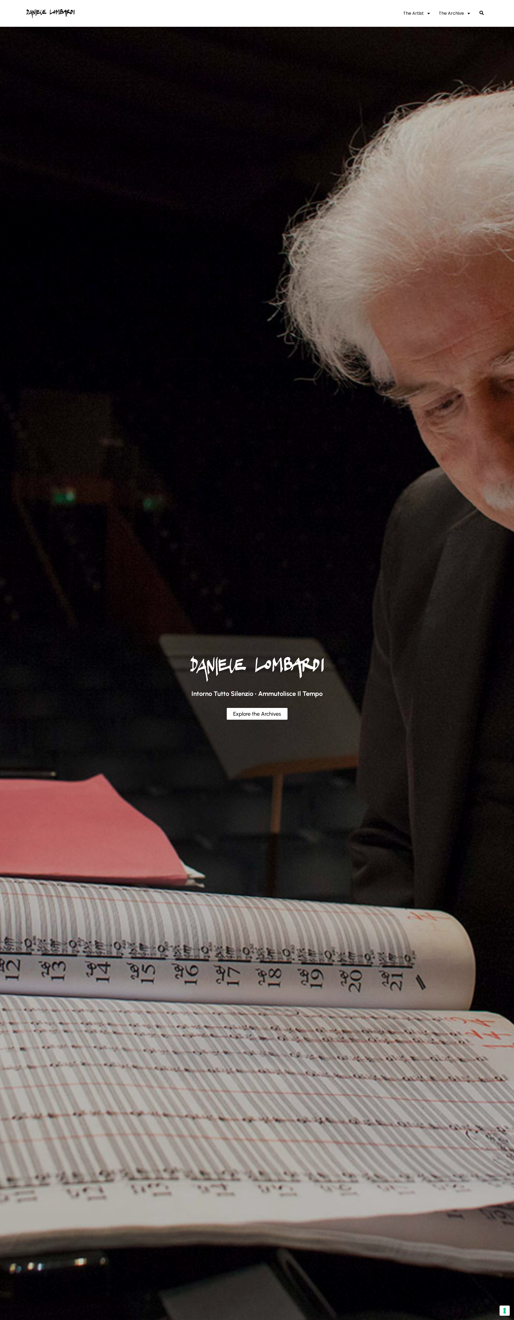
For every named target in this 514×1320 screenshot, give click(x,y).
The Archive (451, 13)
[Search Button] (481, 13)
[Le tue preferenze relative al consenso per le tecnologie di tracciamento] (505, 1311)
